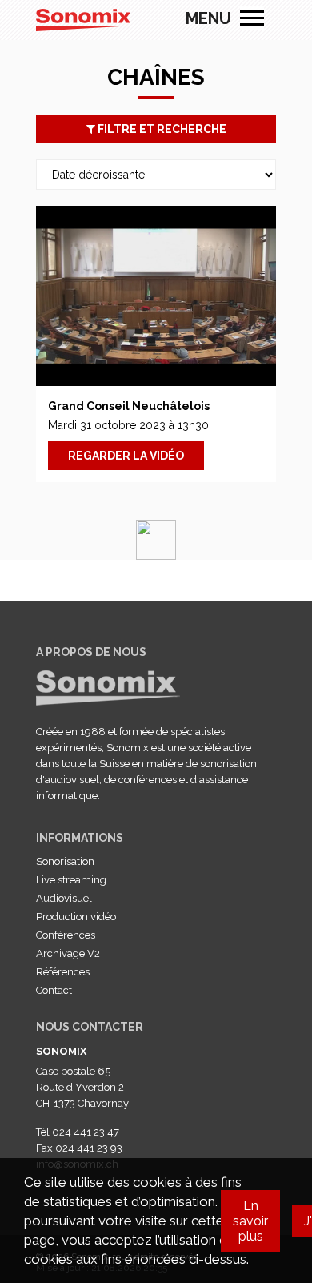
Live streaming (71, 880)
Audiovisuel (64, 898)
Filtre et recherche (160, 129)
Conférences (65, 935)
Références (63, 972)
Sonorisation (65, 861)
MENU (252, 18)
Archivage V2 (68, 953)
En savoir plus (250, 1221)
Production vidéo (76, 917)
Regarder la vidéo (126, 455)
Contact (54, 990)
